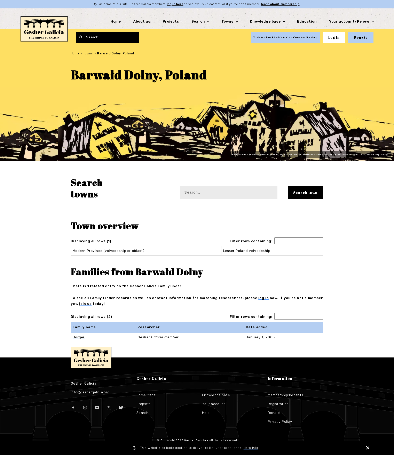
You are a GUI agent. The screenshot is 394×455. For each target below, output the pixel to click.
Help (206, 413)
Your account (213, 404)
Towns (227, 21)
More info (251, 448)
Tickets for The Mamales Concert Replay (285, 37)
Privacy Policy (280, 422)
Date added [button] (257, 327)
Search (198, 21)
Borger (79, 337)
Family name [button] (84, 327)
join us (85, 304)
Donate (361, 37)
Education (307, 21)
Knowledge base (216, 395)
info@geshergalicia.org (90, 392)
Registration (278, 404)
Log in (334, 37)
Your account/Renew (349, 21)
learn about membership (280, 4)
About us (141, 21)
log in (263, 298)
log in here (175, 4)
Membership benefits (285, 395)
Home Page (146, 395)
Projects (171, 21)
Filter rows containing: (251, 241)
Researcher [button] (148, 327)
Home (116, 21)
